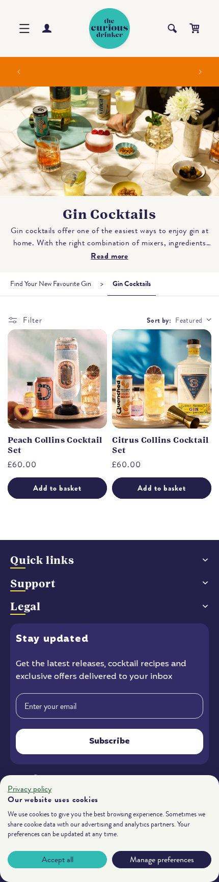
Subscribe (109, 741)
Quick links (42, 560)
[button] (24, 28)
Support (33, 583)
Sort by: (159, 320)
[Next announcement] (200, 72)
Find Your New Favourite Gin (50, 283)
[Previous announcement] (19, 72)
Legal (25, 606)
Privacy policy (29, 789)
